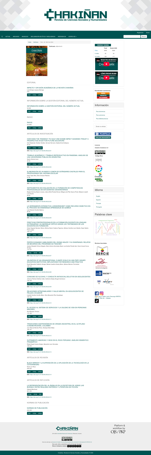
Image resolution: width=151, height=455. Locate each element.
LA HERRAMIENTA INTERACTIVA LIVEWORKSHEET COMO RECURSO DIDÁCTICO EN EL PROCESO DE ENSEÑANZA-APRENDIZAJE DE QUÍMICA (58, 207)
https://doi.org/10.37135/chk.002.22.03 (40, 183)
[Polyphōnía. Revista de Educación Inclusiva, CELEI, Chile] (103, 273)
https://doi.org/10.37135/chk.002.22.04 (40, 201)
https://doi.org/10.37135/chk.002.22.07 (40, 255)
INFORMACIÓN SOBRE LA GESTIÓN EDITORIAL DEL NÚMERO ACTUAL (53, 106)
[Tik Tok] (97, 301)
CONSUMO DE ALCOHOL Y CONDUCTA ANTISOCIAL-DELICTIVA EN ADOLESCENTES (58, 276)
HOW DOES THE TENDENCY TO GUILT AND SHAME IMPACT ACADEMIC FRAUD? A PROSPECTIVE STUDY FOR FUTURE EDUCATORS (58, 140)
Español (98, 200)
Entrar (148, 32)
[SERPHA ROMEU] (99, 180)
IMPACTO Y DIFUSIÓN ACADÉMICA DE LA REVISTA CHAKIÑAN (50, 87)
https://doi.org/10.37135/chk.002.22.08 (40, 272)
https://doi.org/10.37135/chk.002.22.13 (40, 352)
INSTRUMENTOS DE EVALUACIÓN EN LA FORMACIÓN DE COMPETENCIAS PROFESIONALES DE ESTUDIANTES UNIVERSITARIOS (55, 189)
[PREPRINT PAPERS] (103, 44)
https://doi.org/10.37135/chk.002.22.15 (40, 397)
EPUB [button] (40, 95)
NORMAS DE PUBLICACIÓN (37, 408)
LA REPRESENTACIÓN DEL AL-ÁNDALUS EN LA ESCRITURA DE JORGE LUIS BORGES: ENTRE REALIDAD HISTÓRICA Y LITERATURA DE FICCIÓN (55, 386)
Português (99, 207)
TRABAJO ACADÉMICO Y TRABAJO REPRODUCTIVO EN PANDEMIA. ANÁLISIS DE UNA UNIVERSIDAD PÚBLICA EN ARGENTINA (57, 156)
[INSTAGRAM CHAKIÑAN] (101, 293)
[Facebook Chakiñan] (97, 293)
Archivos (35, 42)
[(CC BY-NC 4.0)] (100, 152)
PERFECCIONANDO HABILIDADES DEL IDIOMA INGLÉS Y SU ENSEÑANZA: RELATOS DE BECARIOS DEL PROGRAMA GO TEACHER (58, 243)
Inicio (29, 42)
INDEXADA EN (62, 36)
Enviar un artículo (101, 126)
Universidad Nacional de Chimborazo (64, 433)
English (98, 196)
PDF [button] (29, 95)
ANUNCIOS (25, 36)
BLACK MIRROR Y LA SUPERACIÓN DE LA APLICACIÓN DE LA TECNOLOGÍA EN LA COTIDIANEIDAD (58, 364)
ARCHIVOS (16, 36)
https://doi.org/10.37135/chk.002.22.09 (40, 286)
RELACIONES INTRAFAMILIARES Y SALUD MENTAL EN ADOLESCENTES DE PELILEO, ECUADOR (55, 292)
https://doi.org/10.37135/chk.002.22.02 (40, 167)
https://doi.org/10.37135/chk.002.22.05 (40, 218)
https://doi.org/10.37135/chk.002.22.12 (40, 335)
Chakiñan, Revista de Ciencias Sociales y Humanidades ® (74, 453)
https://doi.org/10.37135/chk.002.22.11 (40, 319)
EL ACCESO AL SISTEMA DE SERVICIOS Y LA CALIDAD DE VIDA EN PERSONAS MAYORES (56, 308)
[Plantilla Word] (103, 134)
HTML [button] (34, 95)
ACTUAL (8, 36)
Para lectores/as (100, 111)
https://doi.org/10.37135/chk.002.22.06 (40, 237)
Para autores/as (100, 115)
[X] (109, 297)
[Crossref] (98, 175)
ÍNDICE (29, 122)
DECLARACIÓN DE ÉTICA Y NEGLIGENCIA (43, 36)
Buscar (144, 36)
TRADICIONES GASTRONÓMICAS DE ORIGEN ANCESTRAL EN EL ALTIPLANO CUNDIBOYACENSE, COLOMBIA (56, 325)
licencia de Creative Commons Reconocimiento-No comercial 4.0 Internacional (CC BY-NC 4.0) (72, 442)
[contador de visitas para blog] (74, 446)
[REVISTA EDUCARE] (105, 281)
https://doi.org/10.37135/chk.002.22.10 (40, 303)
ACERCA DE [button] (72, 36)
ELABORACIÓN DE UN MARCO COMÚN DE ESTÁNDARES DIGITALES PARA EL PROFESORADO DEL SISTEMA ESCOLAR (56, 172)
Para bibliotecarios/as (102, 118)
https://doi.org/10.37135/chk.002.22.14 (40, 374)
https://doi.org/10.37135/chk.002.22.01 (40, 151)
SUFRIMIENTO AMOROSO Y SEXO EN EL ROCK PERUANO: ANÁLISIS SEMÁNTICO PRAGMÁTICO (57, 341)
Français (98, 203)
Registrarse (140, 32)
